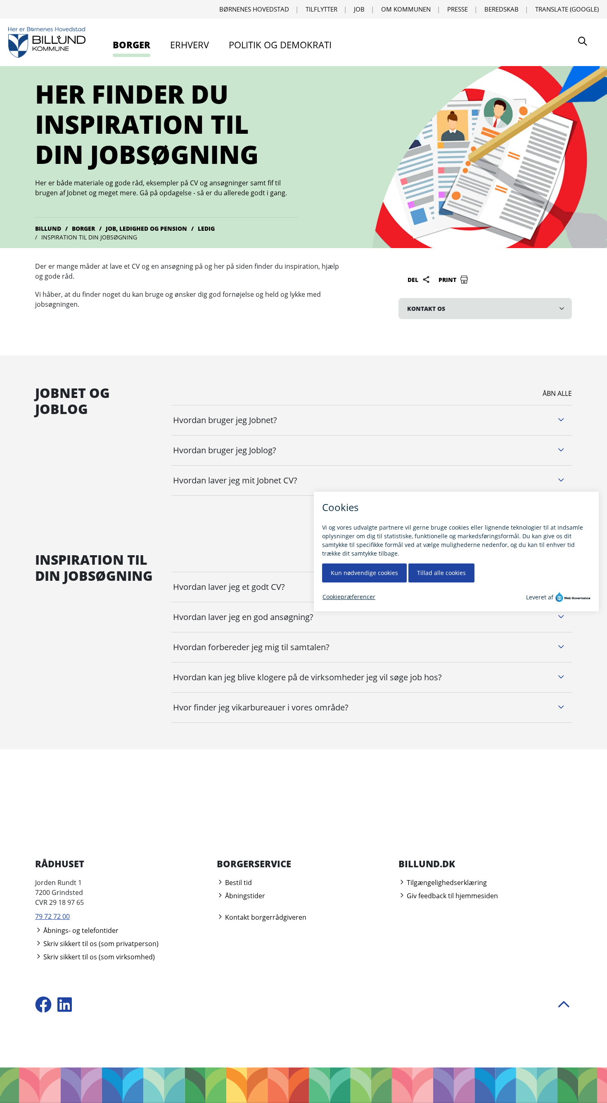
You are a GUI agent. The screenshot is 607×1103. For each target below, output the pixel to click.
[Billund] (46, 42)
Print (448, 280)
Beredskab (501, 9)
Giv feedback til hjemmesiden (451, 895)
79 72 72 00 (52, 916)
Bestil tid (237, 882)
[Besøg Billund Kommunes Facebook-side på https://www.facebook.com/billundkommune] (43, 1005)
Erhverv (189, 44)
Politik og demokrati (280, 44)
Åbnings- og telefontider (80, 930)
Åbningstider (244, 895)
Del (414, 280)
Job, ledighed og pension (146, 228)
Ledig (206, 228)
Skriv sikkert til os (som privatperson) (100, 943)
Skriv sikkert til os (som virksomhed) (98, 956)
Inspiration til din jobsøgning (89, 237)
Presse (457, 9)
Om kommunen (406, 9)
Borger (131, 44)
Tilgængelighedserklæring (446, 882)
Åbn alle (557, 393)
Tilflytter (321, 9)
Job (359, 9)
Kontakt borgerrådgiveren (264, 917)
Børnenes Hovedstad (254, 9)
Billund (48, 228)
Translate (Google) (567, 9)
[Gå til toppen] (563, 1005)
